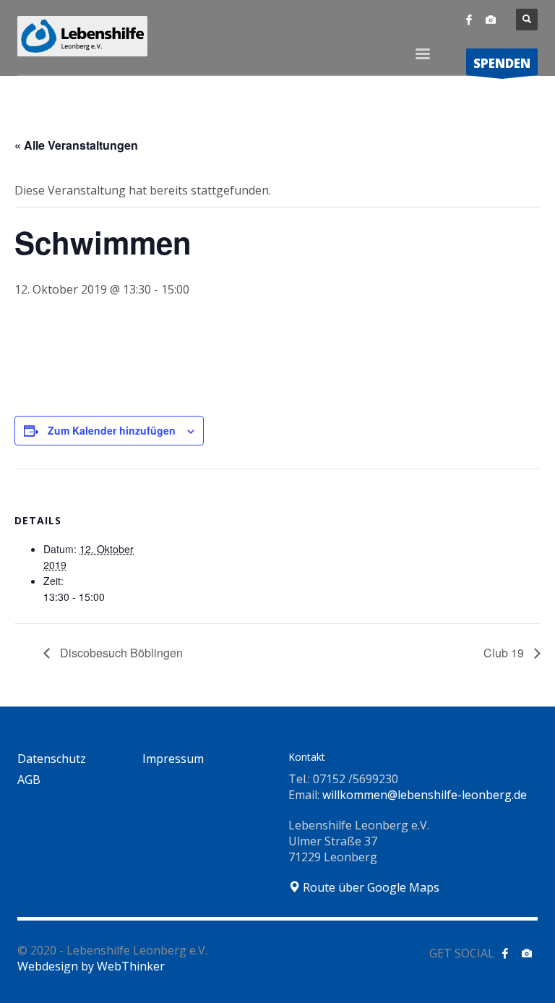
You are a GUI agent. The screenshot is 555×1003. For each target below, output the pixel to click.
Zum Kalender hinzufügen (112, 430)
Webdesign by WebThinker (91, 966)
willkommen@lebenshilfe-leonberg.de (424, 795)
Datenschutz (51, 759)
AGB (28, 780)
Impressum (173, 759)
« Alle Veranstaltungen (76, 145)
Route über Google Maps (369, 887)
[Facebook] (469, 19)
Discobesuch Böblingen (120, 652)
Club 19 (505, 652)
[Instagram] (491, 19)
